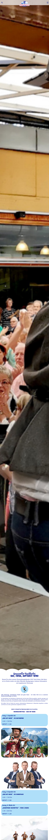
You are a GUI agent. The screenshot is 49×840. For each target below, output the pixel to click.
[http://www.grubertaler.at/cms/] (24, 773)
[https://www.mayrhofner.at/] (24, 742)
